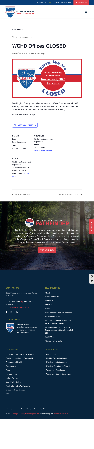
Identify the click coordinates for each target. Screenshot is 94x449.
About (47, 293)
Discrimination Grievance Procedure (58, 312)
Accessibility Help (52, 296)
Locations (48, 304)
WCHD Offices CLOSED (69, 194)
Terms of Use (19, 409)
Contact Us (82, 3)
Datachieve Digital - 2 (60, 414)
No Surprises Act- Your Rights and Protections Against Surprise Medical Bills (59, 330)
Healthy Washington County (57, 358)
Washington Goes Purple (55, 370)
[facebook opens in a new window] (6, 312)
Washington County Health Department (20, 12)
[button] (86, 12)
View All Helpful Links (53, 341)
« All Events (17, 29)
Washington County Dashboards (58, 374)
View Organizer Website (43, 150)
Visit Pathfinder (47, 250)
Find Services (11, 366)
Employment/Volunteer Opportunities (20, 358)
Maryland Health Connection (57, 362)
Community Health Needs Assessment (20, 354)
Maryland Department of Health (58, 366)
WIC (7, 393)
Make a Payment (12, 378)
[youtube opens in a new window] (17, 312)
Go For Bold (50, 354)
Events (47, 308)
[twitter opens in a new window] (11, 312)
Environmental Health (14, 362)
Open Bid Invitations (15, 382)
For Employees (11, 374)
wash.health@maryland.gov (20, 307)
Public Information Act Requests (18, 386)
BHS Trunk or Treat (22, 194)
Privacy (9, 409)
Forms (8, 370)
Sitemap (28, 409)
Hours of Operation (52, 316)
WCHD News (50, 337)
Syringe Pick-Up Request (15, 390)
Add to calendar (25, 125)
